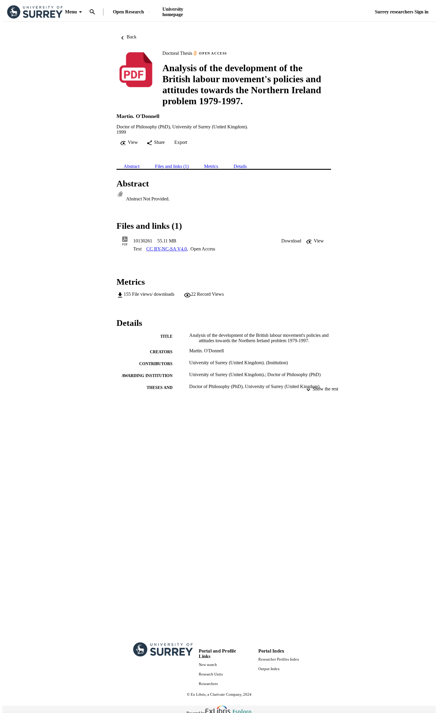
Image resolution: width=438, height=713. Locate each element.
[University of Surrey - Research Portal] (35, 12)
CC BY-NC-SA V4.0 (166, 248)
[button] (291, 241)
